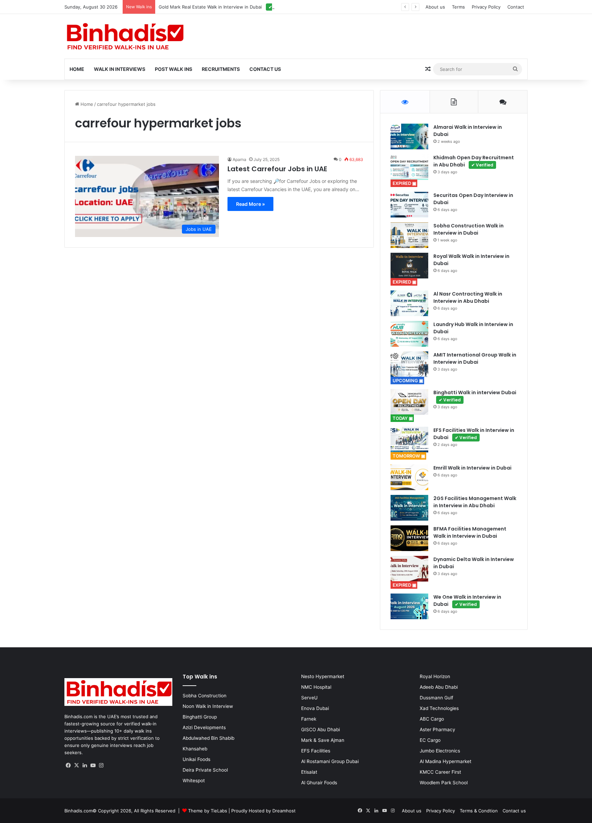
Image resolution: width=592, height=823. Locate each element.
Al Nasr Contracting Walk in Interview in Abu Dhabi (467, 297)
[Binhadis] (124, 36)
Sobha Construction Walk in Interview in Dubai (468, 229)
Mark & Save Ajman (322, 740)
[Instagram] (101, 765)
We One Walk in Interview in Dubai (467, 601)
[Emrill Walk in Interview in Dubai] (409, 477)
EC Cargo (430, 740)
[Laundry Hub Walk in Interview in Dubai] (409, 334)
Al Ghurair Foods (319, 782)
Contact (515, 7)
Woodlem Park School (444, 782)
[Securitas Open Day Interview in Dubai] (409, 204)
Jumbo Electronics (440, 750)
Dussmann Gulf (436, 697)
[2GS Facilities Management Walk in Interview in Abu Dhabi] (409, 508)
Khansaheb (195, 748)
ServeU (309, 697)
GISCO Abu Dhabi (320, 729)
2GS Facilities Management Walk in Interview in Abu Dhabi (474, 502)
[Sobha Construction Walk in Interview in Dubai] (409, 235)
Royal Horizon (435, 676)
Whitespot (194, 780)
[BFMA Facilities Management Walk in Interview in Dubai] (409, 538)
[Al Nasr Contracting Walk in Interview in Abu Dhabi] (409, 303)
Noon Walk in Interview (208, 706)
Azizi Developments (204, 727)
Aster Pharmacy (437, 729)
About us (435, 7)
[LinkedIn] (85, 765)
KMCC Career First (440, 772)
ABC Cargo (432, 719)
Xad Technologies (439, 708)
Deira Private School (205, 770)
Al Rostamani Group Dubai (330, 761)
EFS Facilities (315, 750)
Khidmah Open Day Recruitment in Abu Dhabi (473, 161)
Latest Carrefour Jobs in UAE (277, 169)
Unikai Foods (196, 759)
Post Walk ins (173, 69)
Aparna (239, 159)
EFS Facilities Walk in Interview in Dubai (473, 434)
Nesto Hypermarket (322, 676)
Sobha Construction (204, 695)
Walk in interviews (119, 69)
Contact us (514, 810)
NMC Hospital (316, 687)
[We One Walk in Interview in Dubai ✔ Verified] (409, 606)
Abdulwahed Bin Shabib (208, 738)
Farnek (308, 719)
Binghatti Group (200, 717)
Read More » (250, 204)
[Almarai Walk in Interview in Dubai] (409, 136)
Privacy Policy (486, 7)
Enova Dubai (315, 708)
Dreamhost (284, 810)
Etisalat (309, 772)
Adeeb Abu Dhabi (439, 687)
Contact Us (265, 69)
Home (77, 69)
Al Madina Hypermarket (445, 761)
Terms (458, 7)
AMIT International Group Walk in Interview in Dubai (474, 358)
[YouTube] (93, 765)
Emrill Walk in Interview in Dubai (472, 467)
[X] (77, 765)
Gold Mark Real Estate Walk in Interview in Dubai (224, 7)
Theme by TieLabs (207, 810)
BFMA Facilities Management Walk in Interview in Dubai (469, 532)
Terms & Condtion (479, 810)
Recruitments (221, 69)
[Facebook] (68, 765)
